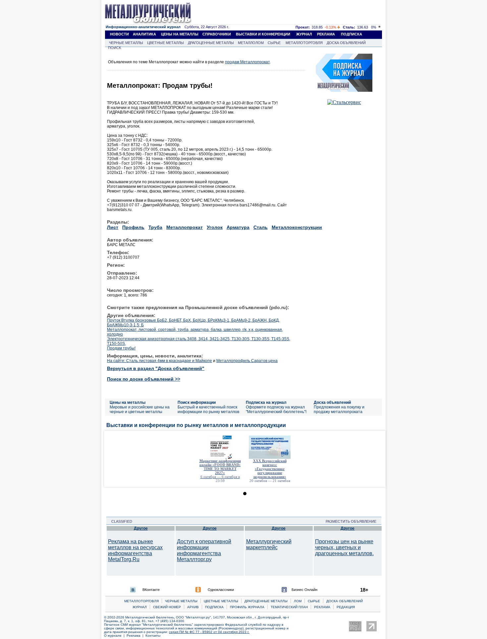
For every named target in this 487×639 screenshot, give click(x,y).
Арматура (238, 227)
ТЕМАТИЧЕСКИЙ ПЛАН (289, 607)
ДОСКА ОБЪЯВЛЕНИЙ (346, 43)
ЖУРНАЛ (304, 34)
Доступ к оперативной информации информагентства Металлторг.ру (204, 550)
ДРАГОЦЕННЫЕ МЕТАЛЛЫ (211, 43)
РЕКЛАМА (326, 34)
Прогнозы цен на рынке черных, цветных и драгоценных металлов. (344, 547)
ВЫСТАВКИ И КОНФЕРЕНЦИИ (263, 34)
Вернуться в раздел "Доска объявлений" (155, 368)
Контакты (152, 635)
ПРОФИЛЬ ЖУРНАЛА (247, 607)
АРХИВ (193, 607)
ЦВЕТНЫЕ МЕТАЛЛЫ (165, 43)
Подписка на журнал (266, 402)
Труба (155, 227)
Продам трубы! (121, 348)
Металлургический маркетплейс (269, 544)
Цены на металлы (127, 402)
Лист (112, 227)
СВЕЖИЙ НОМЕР (167, 607)
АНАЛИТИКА (144, 34)
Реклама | (136, 635)
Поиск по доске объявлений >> (143, 379)
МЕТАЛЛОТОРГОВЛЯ (304, 43)
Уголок (215, 227)
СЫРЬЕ (274, 43)
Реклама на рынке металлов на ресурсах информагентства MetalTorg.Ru (135, 550)
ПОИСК (114, 48)
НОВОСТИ (119, 34)
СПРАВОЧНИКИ (216, 34)
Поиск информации (197, 402)
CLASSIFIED (119, 521)
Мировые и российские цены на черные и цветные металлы (140, 409)
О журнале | (115, 635)
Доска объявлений (332, 402)
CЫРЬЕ (314, 601)
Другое (141, 528)
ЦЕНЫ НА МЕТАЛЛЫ (179, 34)
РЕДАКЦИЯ (346, 607)
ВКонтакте (151, 590)
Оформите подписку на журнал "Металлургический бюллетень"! (276, 409)
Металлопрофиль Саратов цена (247, 360)
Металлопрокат (184, 227)
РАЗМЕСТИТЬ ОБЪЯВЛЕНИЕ (353, 521)
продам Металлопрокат (247, 62)
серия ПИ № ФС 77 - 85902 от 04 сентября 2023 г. (209, 632)
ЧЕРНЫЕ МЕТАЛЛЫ (126, 43)
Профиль (133, 227)
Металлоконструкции (297, 227)
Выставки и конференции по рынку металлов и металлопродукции (196, 425)
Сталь (260, 227)
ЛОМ (297, 601)
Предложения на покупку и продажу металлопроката (339, 409)
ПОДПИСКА (351, 34)
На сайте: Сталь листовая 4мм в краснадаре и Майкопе (159, 360)
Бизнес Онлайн (304, 590)
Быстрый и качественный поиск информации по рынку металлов (208, 409)
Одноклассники (221, 590)
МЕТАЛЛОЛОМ (251, 43)
